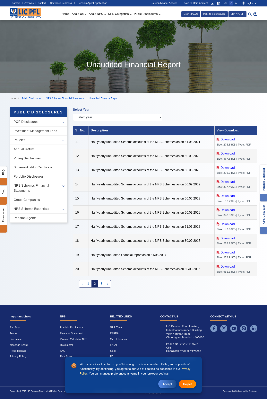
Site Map (15, 327)
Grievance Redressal (61, 3)
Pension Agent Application (92, 3)
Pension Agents (25, 218)
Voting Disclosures (27, 158)
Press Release (18, 350)
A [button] (231, 3)
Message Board (19, 344)
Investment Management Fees (35, 131)
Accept (167, 384)
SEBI (113, 350)
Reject (187, 384)
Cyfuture (253, 391)
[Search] (250, 14)
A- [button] (236, 3)
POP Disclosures (26, 121)
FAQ (3, 172)
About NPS (96, 13)
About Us (78, 13)
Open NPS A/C (191, 14)
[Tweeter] (223, 328)
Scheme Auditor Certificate (33, 167)
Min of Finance (118, 339)
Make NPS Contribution (214, 14)
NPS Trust (116, 327)
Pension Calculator (263, 179)
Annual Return (24, 149)
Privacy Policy (18, 356)
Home (65, 13)
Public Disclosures (146, 13)
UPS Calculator (263, 214)
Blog (3, 191)
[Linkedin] (253, 328)
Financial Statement (71, 333)
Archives (29, 3)
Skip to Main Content (196, 3)
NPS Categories (118, 13)
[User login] (255, 14)
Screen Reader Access (164, 3)
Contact (42, 3)
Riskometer (3, 215)
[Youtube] (233, 328)
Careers (16, 3)
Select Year (81, 109)
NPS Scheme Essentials (31, 208)
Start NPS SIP (237, 14)
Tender (13, 333)
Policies (19, 140)
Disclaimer (16, 339)
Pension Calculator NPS (73, 339)
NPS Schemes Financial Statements (31, 188)
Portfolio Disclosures (29, 176)
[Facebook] (213, 328)
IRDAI (113, 344)
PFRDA (114, 333)
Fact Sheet (66, 356)
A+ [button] (225, 3)
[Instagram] (243, 328)
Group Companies (27, 199)
